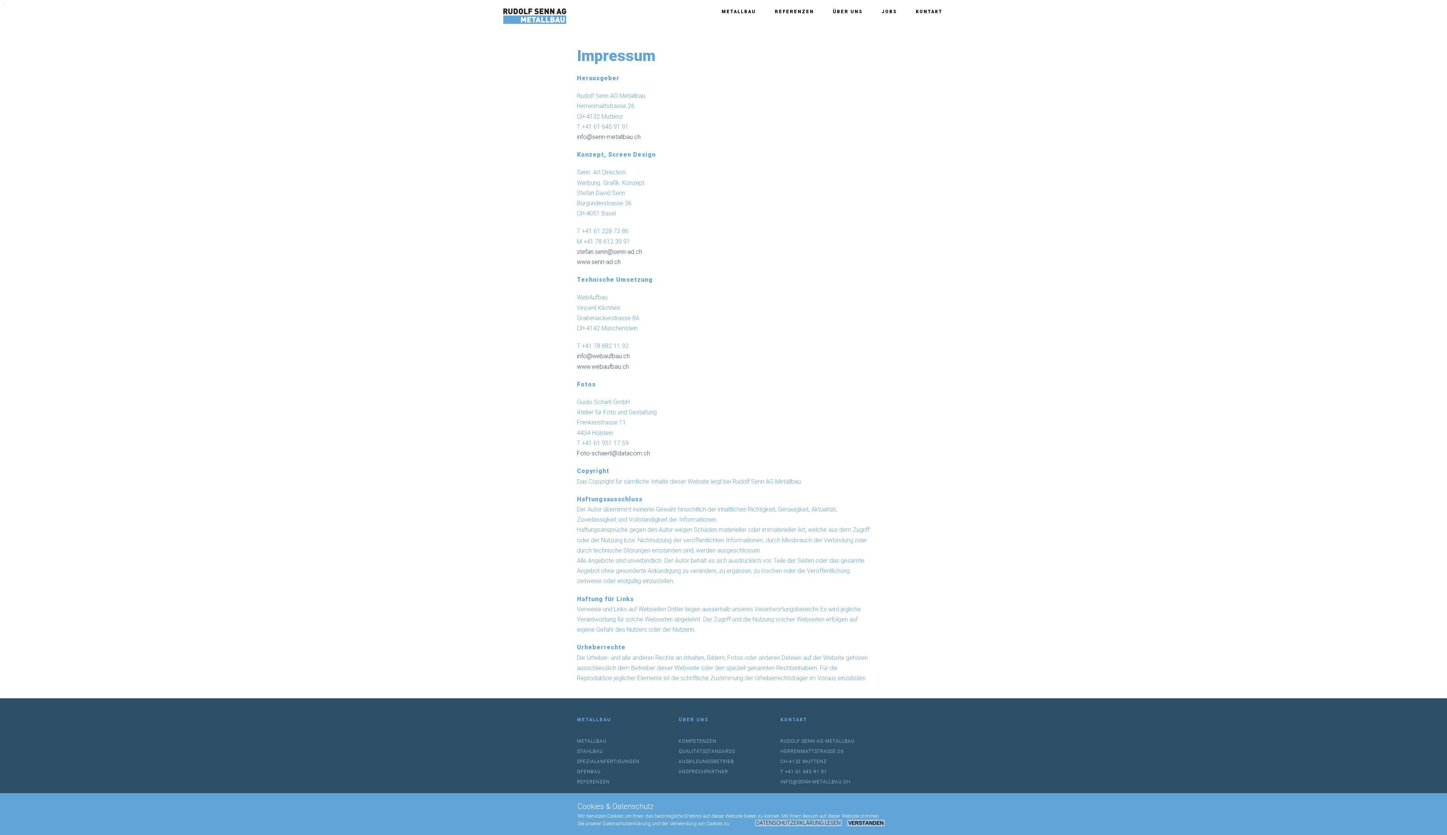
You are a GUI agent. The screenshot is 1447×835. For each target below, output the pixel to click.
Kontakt (929, 11)
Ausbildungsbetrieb (706, 761)
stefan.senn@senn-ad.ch (609, 251)
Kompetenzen (697, 741)
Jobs (889, 11)
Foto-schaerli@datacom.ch (613, 453)
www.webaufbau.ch (603, 366)
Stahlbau (590, 751)
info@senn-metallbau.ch (609, 136)
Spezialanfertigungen (608, 761)
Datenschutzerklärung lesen (798, 823)
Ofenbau (589, 771)
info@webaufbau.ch (603, 356)
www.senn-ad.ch (599, 262)
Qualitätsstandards (707, 751)
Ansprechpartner (703, 771)
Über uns (848, 11)
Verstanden (866, 823)
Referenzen (794, 11)
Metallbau (739, 11)
